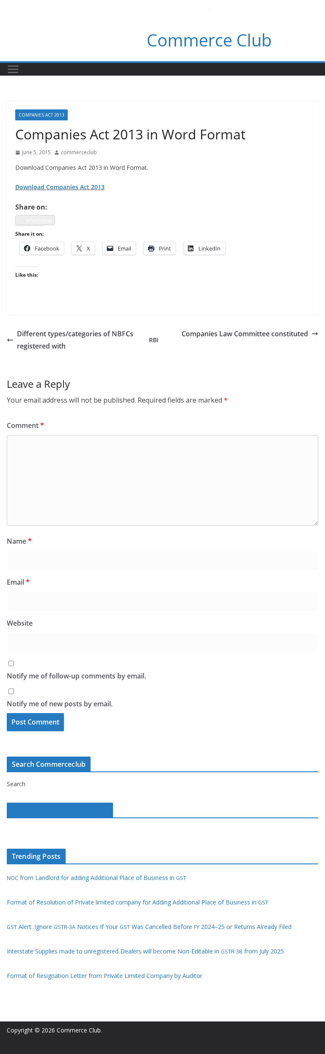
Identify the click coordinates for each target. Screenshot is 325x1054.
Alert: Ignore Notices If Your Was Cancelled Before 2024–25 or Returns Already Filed (149, 927)
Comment (25, 425)
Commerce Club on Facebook (60, 810)
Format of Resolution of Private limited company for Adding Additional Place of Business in (137, 902)
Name (19, 541)
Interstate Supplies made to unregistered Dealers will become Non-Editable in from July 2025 (145, 951)
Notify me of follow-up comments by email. (76, 676)
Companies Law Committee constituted (245, 333)
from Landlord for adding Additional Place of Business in (96, 878)
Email (18, 582)
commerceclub (79, 152)
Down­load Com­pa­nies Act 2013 (60, 187)
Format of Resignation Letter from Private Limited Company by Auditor (104, 976)
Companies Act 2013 (41, 115)
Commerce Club (209, 40)
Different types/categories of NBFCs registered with (87, 340)
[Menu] (13, 69)
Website (20, 623)
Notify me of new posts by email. (60, 703)
